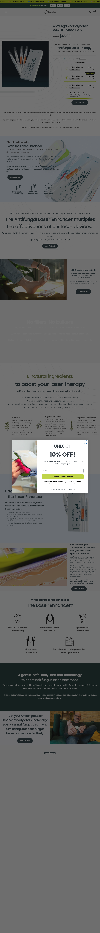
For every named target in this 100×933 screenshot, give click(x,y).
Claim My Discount (62, 476)
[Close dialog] (85, 442)
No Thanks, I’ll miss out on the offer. (62, 489)
